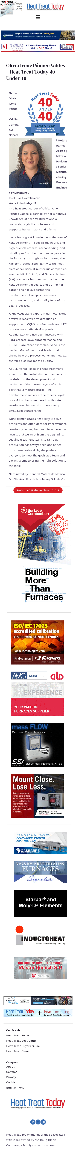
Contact (11, 1072)
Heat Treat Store (17, 1051)
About (10, 1066)
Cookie (10, 1082)
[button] (38, 490)
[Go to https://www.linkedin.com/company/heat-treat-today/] (32, 1122)
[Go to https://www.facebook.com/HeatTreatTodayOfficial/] (38, 1122)
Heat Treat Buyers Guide (23, 1046)
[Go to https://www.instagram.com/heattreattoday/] (43, 1122)
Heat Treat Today (18, 1035)
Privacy (11, 1077)
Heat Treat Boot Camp (21, 1040)
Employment (15, 1087)
